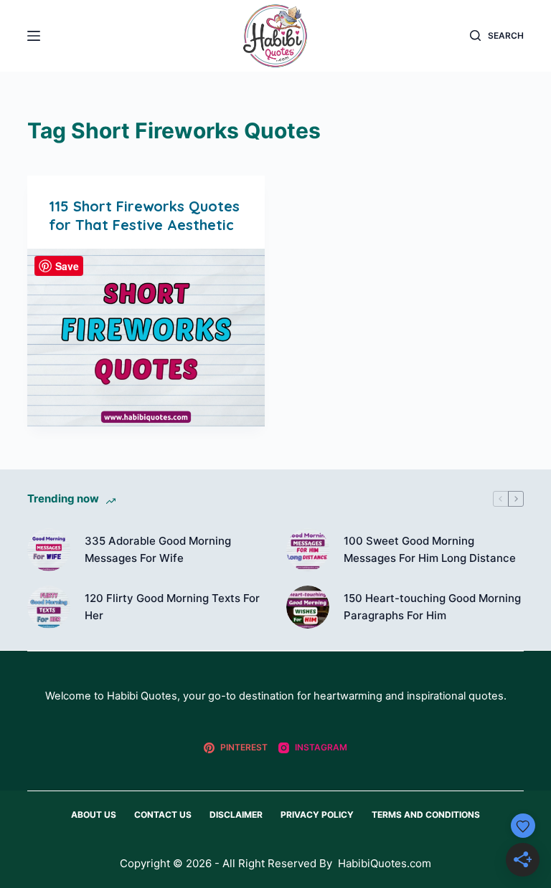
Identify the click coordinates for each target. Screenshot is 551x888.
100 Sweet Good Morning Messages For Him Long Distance (430, 549)
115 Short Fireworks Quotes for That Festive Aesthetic (144, 215)
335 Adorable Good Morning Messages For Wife (158, 549)
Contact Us (163, 814)
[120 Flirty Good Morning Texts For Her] (48, 607)
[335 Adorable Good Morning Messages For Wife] (48, 549)
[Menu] (33, 35)
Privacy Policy (317, 814)
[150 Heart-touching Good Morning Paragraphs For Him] (307, 607)
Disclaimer (236, 814)
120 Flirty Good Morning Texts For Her (172, 607)
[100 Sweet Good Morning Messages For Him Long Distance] (307, 549)
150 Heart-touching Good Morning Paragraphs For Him (432, 607)
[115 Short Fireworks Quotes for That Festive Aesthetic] (146, 337)
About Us (93, 814)
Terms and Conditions (426, 814)
